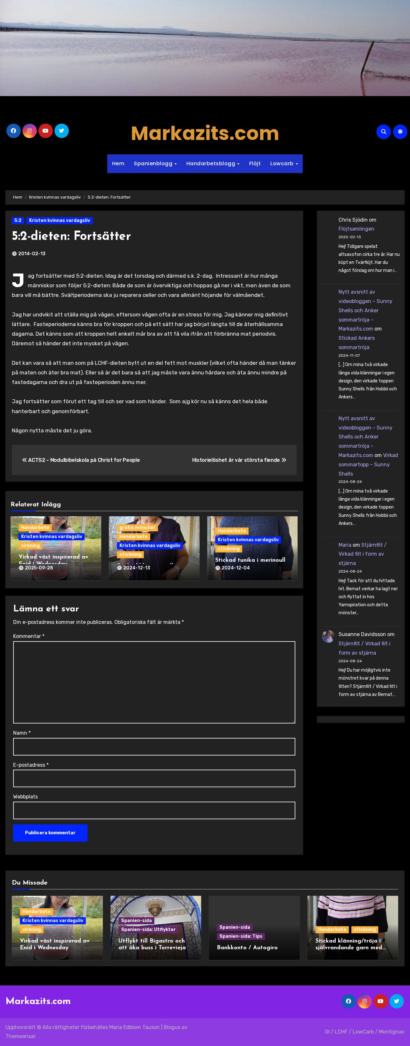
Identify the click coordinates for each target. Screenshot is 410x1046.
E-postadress (31, 765)
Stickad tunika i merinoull (250, 560)
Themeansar (20, 1036)
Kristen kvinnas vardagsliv (59, 220)
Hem (118, 163)
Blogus (172, 1027)
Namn (22, 733)
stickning (130, 554)
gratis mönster (137, 527)
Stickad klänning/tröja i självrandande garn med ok (349, 948)
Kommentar (29, 636)
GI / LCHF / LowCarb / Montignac (365, 1032)
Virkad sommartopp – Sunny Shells (368, 464)
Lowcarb (282, 163)
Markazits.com (205, 133)
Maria (345, 545)
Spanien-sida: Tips (240, 936)
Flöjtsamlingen (356, 229)
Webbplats (25, 797)
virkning (30, 545)
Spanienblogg (154, 163)
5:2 (17, 220)
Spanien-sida (136, 920)
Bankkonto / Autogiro (247, 948)
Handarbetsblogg (211, 163)
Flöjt (255, 163)
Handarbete (35, 527)
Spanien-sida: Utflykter (148, 929)
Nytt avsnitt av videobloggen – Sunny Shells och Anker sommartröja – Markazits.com (365, 310)
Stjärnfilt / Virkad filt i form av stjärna (363, 554)
